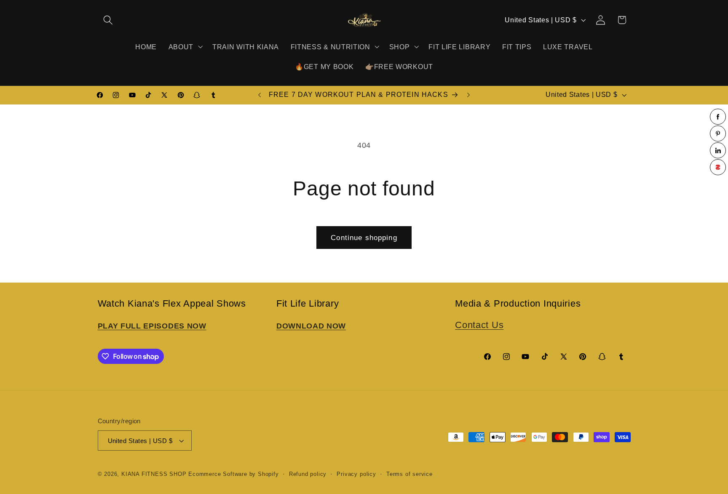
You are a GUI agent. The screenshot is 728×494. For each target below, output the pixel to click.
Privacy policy (356, 474)
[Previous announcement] (259, 95)
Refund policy (308, 474)
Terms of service (409, 474)
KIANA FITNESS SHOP (154, 474)
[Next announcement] (468, 95)
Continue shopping (364, 237)
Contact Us (479, 325)
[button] (108, 20)
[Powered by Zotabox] (718, 167)
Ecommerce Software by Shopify (233, 474)
